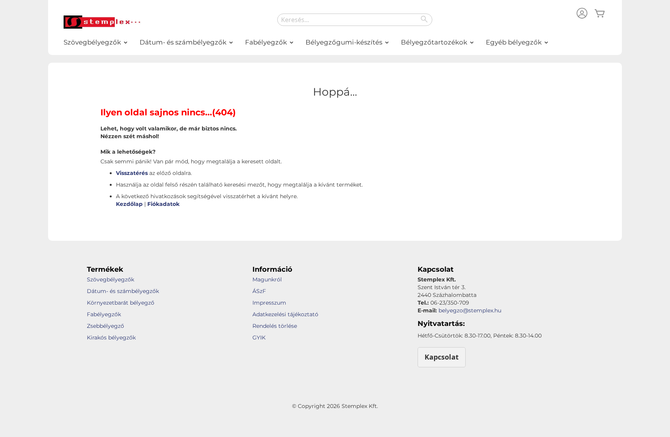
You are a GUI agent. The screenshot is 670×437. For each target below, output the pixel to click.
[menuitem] (93, 42)
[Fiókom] (582, 14)
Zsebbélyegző (105, 325)
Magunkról (267, 279)
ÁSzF (259, 291)
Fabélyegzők (104, 314)
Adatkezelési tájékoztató (285, 314)
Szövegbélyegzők (110, 279)
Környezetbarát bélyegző (120, 302)
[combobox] (354, 20)
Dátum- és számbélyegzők (123, 291)
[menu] (335, 42)
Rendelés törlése (274, 325)
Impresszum (269, 302)
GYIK (259, 337)
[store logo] (102, 22)
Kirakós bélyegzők (111, 337)
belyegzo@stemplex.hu (470, 310)
